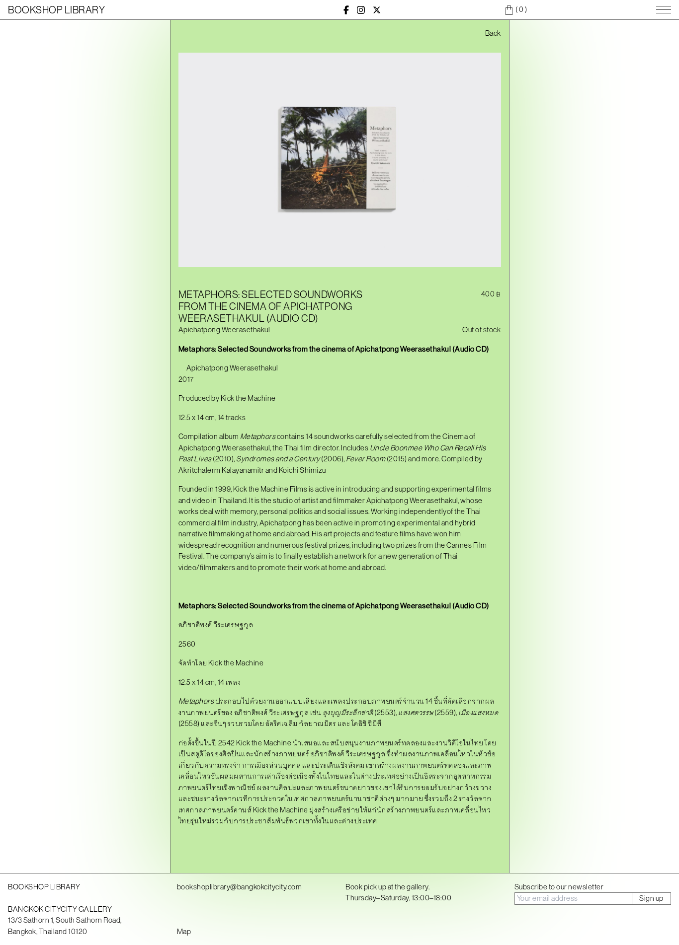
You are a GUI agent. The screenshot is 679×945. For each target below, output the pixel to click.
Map (184, 931)
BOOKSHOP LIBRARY (56, 9)
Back (493, 33)
